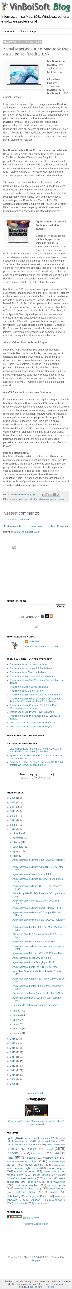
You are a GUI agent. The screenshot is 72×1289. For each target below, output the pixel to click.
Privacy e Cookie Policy (36, 1224)
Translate (46, 778)
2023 (13, 811)
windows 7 (58, 1199)
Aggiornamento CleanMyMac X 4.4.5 (31, 874)
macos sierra (15, 1174)
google (32, 1148)
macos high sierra (26, 1168)
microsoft (49, 1178)
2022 (13, 816)
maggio (17, 1015)
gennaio (17, 1033)
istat (57, 1153)
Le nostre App (28, 31)
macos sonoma (41, 1175)
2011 (13, 1070)
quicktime (18, 1189)
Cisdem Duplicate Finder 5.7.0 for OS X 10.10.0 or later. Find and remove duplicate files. (36, 750)
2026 (13, 798)
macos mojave (56, 1168)
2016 (13, 1048)
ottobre (17, 842)
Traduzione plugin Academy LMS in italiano (32, 676)
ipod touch (37, 1153)
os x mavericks (56, 1181)
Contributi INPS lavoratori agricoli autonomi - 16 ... (38, 1005)
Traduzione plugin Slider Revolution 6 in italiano (35, 694)
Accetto (50, 1287)
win (39, 1196)
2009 (13, 1079)
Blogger (36, 1260)
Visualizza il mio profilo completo (42, 646)
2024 (13, 807)
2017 (13, 1043)
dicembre (18, 833)
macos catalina (57, 499)
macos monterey (24, 1171)
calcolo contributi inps (48, 1141)
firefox (14, 1148)
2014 (13, 1057)
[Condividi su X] (51, 495)
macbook (31, 1157)
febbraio (17, 1028)
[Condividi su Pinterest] (58, 495)
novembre (18, 838)
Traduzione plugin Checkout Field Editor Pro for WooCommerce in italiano (34, 706)
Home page (36, 526)
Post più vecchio (59, 526)
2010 (13, 1074)
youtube (38, 1203)
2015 (13, 1052)
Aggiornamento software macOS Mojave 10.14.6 (37, 908)
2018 (13, 1038)
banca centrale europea (37, 1138)
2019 (13, 829)
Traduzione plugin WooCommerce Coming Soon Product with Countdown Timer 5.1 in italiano (35, 700)
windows (58, 1197)
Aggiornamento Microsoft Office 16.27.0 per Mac (37, 953)
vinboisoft (12, 1196)
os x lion (32, 1181)
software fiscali (26, 1191)
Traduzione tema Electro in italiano (28, 672)
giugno (17, 1010)
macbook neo (13, 1161)
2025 (13, 802)
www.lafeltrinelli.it (36, 1093)
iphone (12, 1153)
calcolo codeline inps (18, 1141)
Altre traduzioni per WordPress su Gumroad (32, 722)
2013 (13, 1061)
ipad (49, 1148)
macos (51, 1161)
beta (58, 1138)
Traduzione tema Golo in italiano (27, 690)
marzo (16, 1024)
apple (14, 499)
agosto (17, 851)
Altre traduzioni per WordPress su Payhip (31, 726)
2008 (13, 1084)
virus (28, 1196)
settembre (18, 846)
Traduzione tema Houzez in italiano (28, 664)
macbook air (29, 499)
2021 (13, 820)
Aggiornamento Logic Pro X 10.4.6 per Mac (34, 967)
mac (21, 499)
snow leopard (57, 1188)
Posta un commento (18, 519)
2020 (13, 825)
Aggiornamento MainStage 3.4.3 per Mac (33, 941)
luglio (16, 856)
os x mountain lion (26, 1185)
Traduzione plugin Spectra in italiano (29, 686)
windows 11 (37, 1200)
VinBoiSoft (34, 641)
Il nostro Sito (9, 31)
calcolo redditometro (55, 1144)
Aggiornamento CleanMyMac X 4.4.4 (31, 958)
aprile (16, 1019)
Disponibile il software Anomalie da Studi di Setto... (38, 993)
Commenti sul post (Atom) (26, 532)
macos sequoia (51, 1171)
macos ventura (27, 1178)
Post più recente (12, 526)
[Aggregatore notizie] (31, 1217)
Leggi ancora (35, 1287)
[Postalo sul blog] (47, 495)
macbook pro (42, 499)
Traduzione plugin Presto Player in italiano (32, 712)
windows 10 (14, 1199)
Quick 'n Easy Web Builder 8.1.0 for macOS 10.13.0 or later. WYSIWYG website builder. (36, 763)
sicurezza (33, 1188)
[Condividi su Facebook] (54, 495)
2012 (13, 1066)
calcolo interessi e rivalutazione (23, 1144)
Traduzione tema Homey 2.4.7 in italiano (31, 668)
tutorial (53, 1192)
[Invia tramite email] (44, 495)
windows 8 (20, 1203)
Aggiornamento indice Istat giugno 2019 (33, 962)
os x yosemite (56, 1185)
